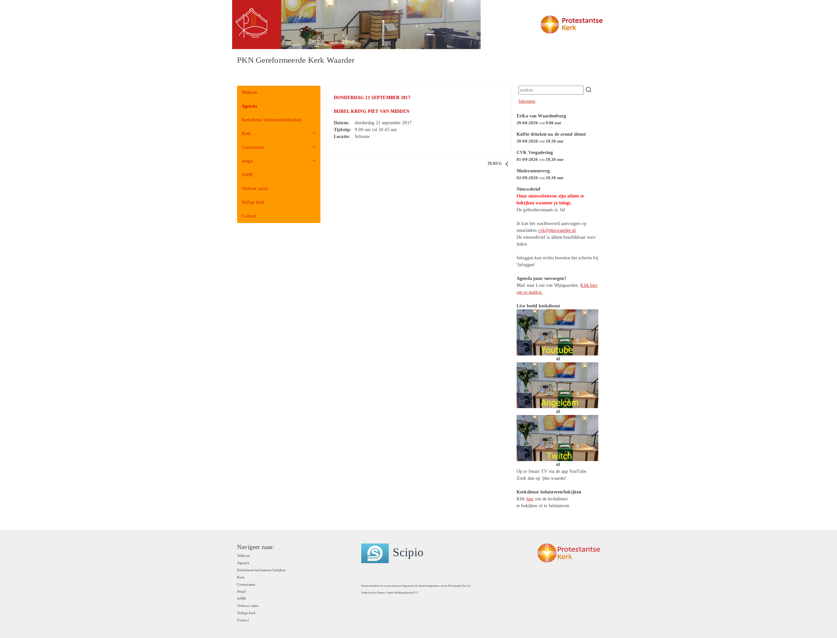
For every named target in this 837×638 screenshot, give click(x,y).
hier (530, 498)
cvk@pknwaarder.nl (557, 230)
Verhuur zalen (255, 188)
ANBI (247, 174)
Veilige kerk (253, 202)
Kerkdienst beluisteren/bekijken (271, 119)
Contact (249, 216)
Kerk (246, 133)
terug (495, 163)
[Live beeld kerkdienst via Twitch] (557, 437)
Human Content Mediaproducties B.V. (397, 592)
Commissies (253, 147)
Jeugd (247, 161)
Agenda (249, 106)
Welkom (249, 92)
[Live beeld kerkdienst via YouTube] (557, 332)
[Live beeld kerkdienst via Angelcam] (557, 384)
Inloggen (527, 101)
